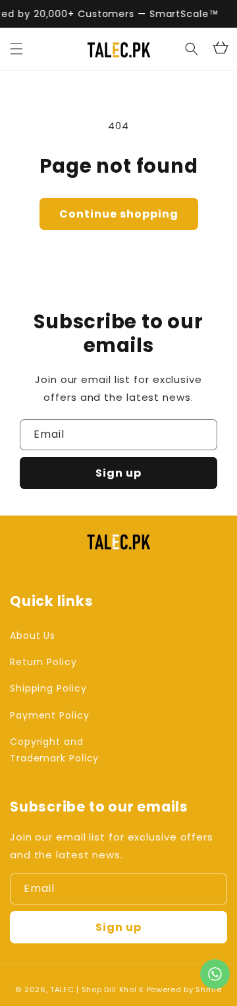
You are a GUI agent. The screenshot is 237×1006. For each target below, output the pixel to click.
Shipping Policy (48, 688)
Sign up (118, 473)
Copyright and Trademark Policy (54, 750)
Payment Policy (50, 715)
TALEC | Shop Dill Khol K (97, 989)
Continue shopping (118, 214)
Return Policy (43, 661)
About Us (32, 635)
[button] (16, 48)
